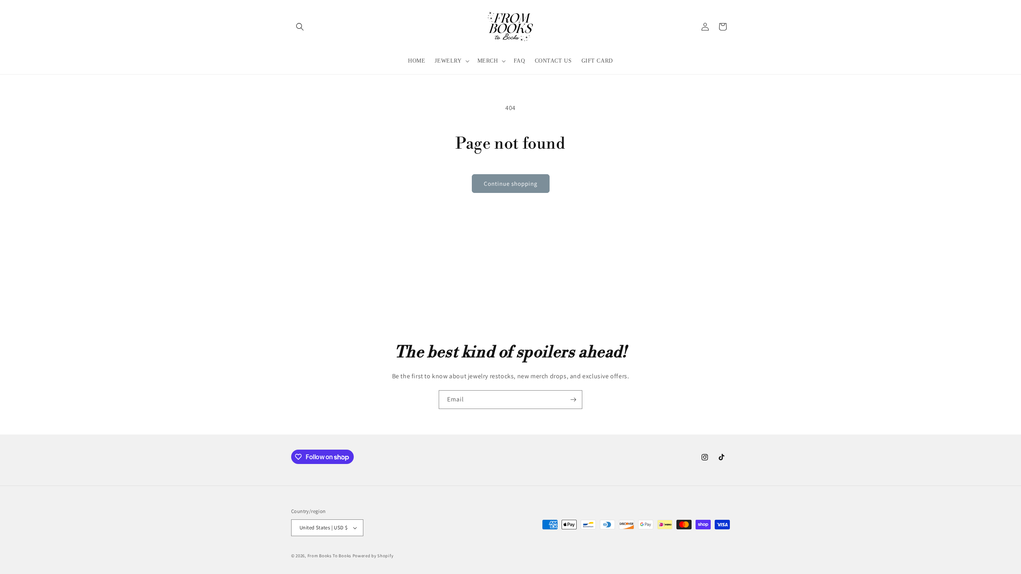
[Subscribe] (573, 399)
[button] (300, 26)
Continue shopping (511, 183)
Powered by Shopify (373, 555)
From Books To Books (329, 555)
